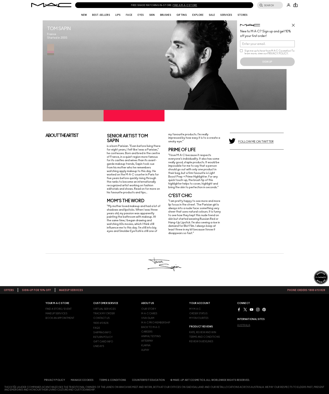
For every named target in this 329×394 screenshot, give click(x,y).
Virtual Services (104, 309)
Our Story (148, 309)
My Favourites (198, 318)
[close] (295, 24)
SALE (212, 15)
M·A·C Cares (149, 313)
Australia (243, 325)
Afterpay (147, 341)
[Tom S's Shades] (50, 49)
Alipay (145, 350)
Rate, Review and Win (202, 332)
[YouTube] (251, 309)
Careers (147, 332)
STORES (243, 15)
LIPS (118, 15)
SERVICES (226, 15)
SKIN (152, 15)
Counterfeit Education (148, 380)
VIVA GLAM (147, 318)
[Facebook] (239, 309)
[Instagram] (258, 309)
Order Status (198, 313)
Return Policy (103, 337)
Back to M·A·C (150, 327)
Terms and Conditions (204, 337)
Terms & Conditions (112, 380)
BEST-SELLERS (101, 15)
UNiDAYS (98, 346)
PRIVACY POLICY (278, 53)
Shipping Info (102, 332)
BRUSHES (165, 15)
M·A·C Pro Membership (155, 323)
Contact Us (101, 318)
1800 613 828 (101, 323)
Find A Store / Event (59, 309)
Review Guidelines (201, 341)
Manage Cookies (82, 380)
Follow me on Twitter (256, 141)
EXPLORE (198, 15)
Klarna (145, 345)
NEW (84, 15)
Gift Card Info (103, 342)
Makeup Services (57, 313)
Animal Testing (151, 336)
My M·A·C (195, 309)
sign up (267, 62)
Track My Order (104, 313)
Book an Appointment (60, 318)
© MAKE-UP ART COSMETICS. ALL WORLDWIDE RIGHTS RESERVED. (210, 380)
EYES (141, 15)
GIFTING (181, 15)
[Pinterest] (264, 309)
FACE (129, 15)
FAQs (96, 328)
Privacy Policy (54, 380)
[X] (245, 309)
